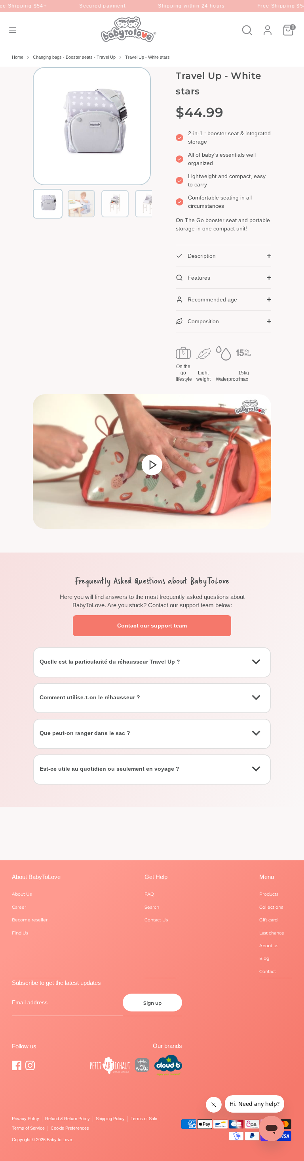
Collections (271, 907)
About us (268, 945)
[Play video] (152, 464)
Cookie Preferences (70, 1128)
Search (151, 907)
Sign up (152, 1003)
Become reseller (30, 920)
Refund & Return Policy (67, 1118)
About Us (22, 894)
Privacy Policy (25, 1118)
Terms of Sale (144, 1118)
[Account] (268, 26)
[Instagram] (30, 1065)
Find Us (20, 933)
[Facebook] (16, 1065)
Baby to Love (59, 1139)
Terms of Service (28, 1128)
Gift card (268, 920)
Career (19, 907)
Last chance (271, 933)
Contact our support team (152, 625)
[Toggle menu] (13, 30)
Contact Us (156, 920)
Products (268, 894)
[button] (48, 204)
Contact (267, 971)
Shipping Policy (110, 1118)
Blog (264, 958)
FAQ (149, 894)
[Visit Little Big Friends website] (142, 1066)
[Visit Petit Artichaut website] (110, 1066)
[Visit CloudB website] (168, 1066)
